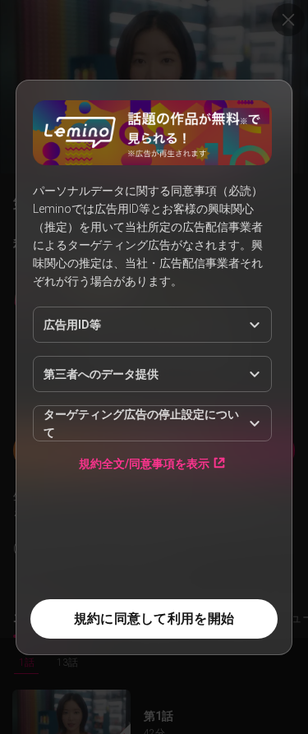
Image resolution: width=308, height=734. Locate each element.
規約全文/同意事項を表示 (144, 463)
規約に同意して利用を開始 (154, 618)
